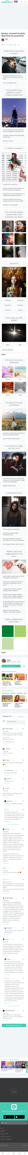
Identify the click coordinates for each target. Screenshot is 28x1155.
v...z (6, 879)
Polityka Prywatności (5, 1136)
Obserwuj (10, 44)
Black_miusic (10, 770)
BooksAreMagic (9, 898)
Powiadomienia (19, 1154)
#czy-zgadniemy (5, 693)
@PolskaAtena (8, 962)
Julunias (7, 829)
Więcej (25, 1154)
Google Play (10, 1117)
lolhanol (7, 760)
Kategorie (14, 1154)
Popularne (8, 1154)
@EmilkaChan (8, 812)
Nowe (3, 1154)
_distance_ (7, 748)
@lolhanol (7, 773)
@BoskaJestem (8, 981)
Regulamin (3, 1131)
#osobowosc (19, 693)
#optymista (13, 693)
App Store (20, 1117)
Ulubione (15, 45)
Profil (24, 666)
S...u (8, 809)
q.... (6, 868)
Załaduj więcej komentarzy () (14, 1025)
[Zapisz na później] (18, 45)
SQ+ (16, 1)
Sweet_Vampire (9, 728)
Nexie (6, 39)
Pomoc (2, 1128)
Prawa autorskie (4, 1133)
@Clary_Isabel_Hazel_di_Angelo (12, 930)
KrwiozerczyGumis (9, 1010)
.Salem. (7, 939)
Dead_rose (9, 801)
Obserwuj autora (12, 666)
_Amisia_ (7, 788)
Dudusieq (9, 928)
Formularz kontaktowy (5, 1139)
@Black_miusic (10, 781)
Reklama (6, 1122)
